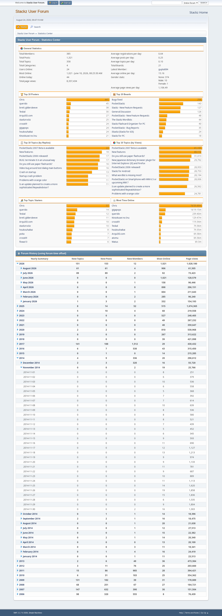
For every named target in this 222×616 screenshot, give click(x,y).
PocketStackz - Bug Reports (125, 127)
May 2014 (28, 537)
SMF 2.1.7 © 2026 (20, 613)
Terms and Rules (192, 612)
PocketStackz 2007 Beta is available (36, 148)
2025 (21, 306)
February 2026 (30, 296)
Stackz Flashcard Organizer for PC (128, 123)
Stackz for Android (121, 171)
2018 (21, 339)
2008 (21, 584)
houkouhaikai (26, 131)
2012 (21, 565)
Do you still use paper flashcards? (35, 164)
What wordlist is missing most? (127, 175)
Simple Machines (35, 613)
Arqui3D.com (26, 115)
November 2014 (31, 367)
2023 (21, 315)
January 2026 (30, 301)
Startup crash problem (30, 176)
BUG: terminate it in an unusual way (37, 160)
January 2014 (30, 556)
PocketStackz (118, 103)
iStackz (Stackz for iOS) (123, 131)
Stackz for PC (118, 135)
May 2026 (28, 282)
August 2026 (29, 268)
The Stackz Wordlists (122, 119)
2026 (21, 263)
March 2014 (29, 546)
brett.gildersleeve (28, 107)
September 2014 (31, 518)
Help (181, 612)
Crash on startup (27, 172)
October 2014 (30, 513)
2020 (21, 329)
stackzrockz (25, 119)
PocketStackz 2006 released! (33, 156)
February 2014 (30, 551)
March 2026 (29, 291)
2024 (21, 310)
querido (23, 103)
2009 (21, 580)
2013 (21, 561)
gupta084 (163, 69)
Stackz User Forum (32, 11)
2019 (21, 334)
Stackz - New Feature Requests (127, 107)
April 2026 (28, 287)
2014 (21, 358)
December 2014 (31, 362)
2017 (21, 343)
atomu (115, 237)
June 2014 (28, 532)
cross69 (23, 123)
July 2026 (28, 273)
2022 (21, 320)
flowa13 (23, 241)
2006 (21, 594)
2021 (21, 325)
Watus (115, 241)
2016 (21, 348)
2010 (21, 575)
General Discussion (121, 111)
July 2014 (28, 528)
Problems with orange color (33, 180)
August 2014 (29, 523)
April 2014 (28, 542)
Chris (21, 99)
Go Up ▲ (205, 612)
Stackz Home (198, 12)
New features (26, 151)
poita (21, 233)
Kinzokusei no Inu (28, 135)
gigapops (23, 127)
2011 (21, 570)
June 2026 (28, 277)
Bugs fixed (117, 99)
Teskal (22, 111)
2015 (21, 353)
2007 (21, 589)
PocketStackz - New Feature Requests (130, 115)
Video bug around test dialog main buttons (40, 168)
